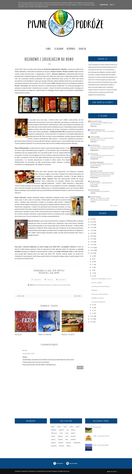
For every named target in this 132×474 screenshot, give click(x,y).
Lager (54, 285)
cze (93, 273)
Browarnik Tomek (96, 121)
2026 (91, 219)
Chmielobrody (94, 145)
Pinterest (62, 279)
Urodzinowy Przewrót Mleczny (101, 286)
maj (93, 276)
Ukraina (53, 442)
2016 (91, 247)
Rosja (66, 439)
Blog (25, 350)
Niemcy (78, 426)
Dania (61, 433)
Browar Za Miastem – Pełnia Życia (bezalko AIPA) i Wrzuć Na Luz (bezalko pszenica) (102, 147)
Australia (60, 442)
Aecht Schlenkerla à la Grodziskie (99, 191)
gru (93, 256)
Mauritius (53, 445)
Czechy (59, 426)
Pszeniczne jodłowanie (98, 302)
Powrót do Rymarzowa (45, 335)
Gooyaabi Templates (51, 471)
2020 (91, 236)
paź (93, 261)
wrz (93, 264)
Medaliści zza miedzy (68, 335)
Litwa (66, 436)
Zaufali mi (82, 48)
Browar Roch (97, 427)
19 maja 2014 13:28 (28, 353)
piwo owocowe (61, 285)
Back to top (111, 471)
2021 (91, 233)
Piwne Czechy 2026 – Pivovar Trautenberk (102, 131)
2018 (91, 242)
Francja (53, 439)
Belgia (65, 426)
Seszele (68, 445)
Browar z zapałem (97, 282)
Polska (68, 285)
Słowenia (73, 439)
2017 (91, 244)
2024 (91, 224)
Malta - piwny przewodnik (100, 445)
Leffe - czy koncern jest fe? (101, 436)
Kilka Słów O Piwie (96, 171)
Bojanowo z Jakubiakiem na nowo (101, 278)
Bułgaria (68, 442)
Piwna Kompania (95, 197)
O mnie (48, 48)
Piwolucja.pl (94, 154)
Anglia (71, 426)
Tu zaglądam (58, 48)
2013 (91, 316)
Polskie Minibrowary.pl (97, 130)
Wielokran (95, 290)
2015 (91, 250)
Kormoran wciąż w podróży (100, 294)
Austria (53, 436)
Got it (112, 4)
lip (92, 270)
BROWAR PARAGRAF (97, 162)
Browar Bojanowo (47, 285)
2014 (91, 253)
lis (92, 259)
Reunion (60, 439)
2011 (91, 322)
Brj (40, 285)
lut (93, 310)
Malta (66, 433)
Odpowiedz (80, 367)
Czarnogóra (77, 442)
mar (93, 307)
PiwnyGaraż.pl (94, 190)
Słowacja (61, 430)
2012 (91, 319)
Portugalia (18, 335)
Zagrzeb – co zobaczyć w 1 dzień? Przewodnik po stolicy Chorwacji (99, 199)
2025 (91, 222)
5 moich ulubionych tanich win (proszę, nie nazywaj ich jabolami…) (102, 156)
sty (93, 313)
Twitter (50, 279)
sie (93, 267)
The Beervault (94, 181)
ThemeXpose (31, 471)
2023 (91, 227)
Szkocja (73, 430)
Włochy (73, 433)
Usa (68, 430)
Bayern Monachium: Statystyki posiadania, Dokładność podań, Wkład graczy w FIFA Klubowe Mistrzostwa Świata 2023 (102, 174)
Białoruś (73, 436)
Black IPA (36, 285)
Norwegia (53, 430)
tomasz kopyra (95, 136)
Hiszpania (60, 436)
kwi (93, 305)
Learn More (104, 4)
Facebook (37, 279)
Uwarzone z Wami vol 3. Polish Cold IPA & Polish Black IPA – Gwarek (102, 139)
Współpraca (71, 48)
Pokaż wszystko (113, 205)
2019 (91, 239)
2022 (91, 230)
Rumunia (61, 445)
